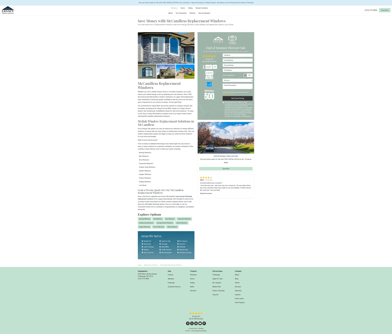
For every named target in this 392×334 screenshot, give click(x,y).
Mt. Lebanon (183, 241)
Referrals (238, 291)
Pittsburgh (216, 275)
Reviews (238, 287)
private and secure (228, 94)
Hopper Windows (144, 227)
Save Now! (226, 169)
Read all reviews (206, 193)
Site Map (200, 328)
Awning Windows (144, 219)
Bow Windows (169, 219)
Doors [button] (183, 8)
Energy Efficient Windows (165, 223)
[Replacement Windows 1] (166, 48)
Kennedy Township (185, 252)
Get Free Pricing (237, 98)
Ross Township (148, 252)
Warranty (171, 279)
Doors (192, 279)
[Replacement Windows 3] (166, 71)
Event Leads (239, 299)
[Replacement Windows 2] (147, 71)
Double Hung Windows (146, 223)
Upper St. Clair (166, 241)
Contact (170, 275)
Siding (192, 283)
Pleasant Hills (183, 250)
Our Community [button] (181, 13)
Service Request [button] (204, 13)
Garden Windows (181, 223)
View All (215, 295)
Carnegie (164, 244)
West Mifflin (165, 247)
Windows (193, 275)
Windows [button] (174, 8)
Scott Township (149, 247)
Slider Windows (172, 227)
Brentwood (147, 244)
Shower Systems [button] (202, 8)
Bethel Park (147, 241)
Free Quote (384, 10)
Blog (236, 279)
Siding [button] (190, 8)
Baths (192, 287)
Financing (171, 283)
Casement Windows (184, 219)
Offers (237, 283)
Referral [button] (192, 13)
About (237, 275)
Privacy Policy (247, 116)
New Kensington (166, 252)
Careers (238, 295)
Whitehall (182, 247)
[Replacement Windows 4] (185, 71)
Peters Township (218, 291)
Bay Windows (158, 219)
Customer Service (174, 287)
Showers (193, 291)
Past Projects (240, 302)
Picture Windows (158, 227)
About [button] (170, 13)
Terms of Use (236, 116)
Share (226, 163)
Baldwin (146, 250)
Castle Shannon (166, 250)
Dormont (182, 244)
